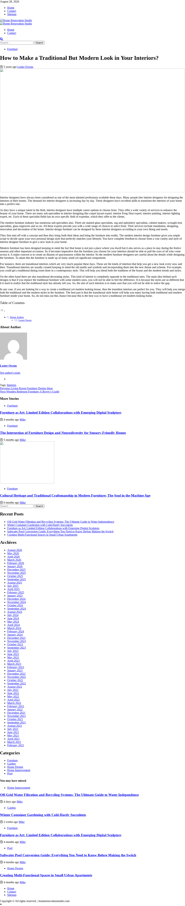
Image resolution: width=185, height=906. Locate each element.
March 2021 (14, 742)
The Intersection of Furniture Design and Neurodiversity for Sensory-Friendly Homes (63, 433)
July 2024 (12, 615)
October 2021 (15, 719)
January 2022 (15, 709)
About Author (17, 317)
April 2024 (13, 624)
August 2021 (14, 725)
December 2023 (16, 637)
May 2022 (13, 696)
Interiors (11, 385)
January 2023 (15, 670)
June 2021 (13, 732)
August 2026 (14, 550)
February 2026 (15, 563)
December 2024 (16, 598)
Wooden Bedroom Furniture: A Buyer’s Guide (29, 391)
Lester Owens (25, 66)
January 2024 (15, 634)
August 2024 (14, 611)
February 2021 (15, 745)
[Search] (1, 39)
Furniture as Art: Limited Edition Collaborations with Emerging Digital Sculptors (60, 412)
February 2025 (15, 592)
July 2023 (12, 650)
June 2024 (13, 618)
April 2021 (13, 738)
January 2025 (15, 595)
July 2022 (12, 689)
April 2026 (13, 556)
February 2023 (15, 667)
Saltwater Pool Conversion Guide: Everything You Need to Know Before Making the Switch (60, 531)
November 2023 (16, 641)
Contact (11, 10)
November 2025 (16, 572)
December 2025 (16, 569)
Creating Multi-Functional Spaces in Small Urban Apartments (42, 534)
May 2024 (13, 621)
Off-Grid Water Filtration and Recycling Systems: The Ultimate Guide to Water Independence (60, 521)
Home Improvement (18, 770)
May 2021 (13, 735)
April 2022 (13, 699)
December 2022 (16, 673)
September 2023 (16, 647)
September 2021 (16, 722)
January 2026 (15, 566)
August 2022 (14, 686)
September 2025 (16, 579)
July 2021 (12, 729)
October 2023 (15, 644)
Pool (9, 773)
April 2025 (13, 589)
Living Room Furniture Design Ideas (26, 388)
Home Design (15, 766)
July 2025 (12, 585)
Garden (11, 763)
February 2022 (15, 706)
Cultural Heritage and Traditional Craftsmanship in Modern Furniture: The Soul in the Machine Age (75, 495)
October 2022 (15, 680)
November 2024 (16, 602)
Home (10, 7)
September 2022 (16, 683)
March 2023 (14, 663)
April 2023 (13, 660)
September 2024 (16, 608)
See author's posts (10, 372)
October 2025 (15, 576)
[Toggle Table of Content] (2, 310)
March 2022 (14, 702)
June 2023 (13, 654)
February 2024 (15, 631)
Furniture (12, 49)
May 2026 (13, 553)
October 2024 (15, 605)
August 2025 (14, 582)
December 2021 (16, 712)
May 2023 (13, 657)
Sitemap (11, 14)
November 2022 (16, 676)
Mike (23, 419)
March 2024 (14, 628)
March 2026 (14, 559)
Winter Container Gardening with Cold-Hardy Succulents (40, 524)
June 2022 (13, 693)
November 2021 (16, 715)
